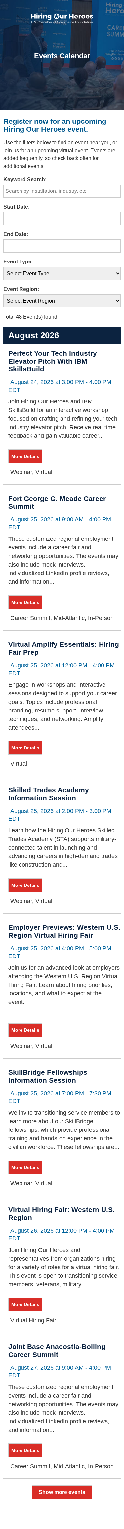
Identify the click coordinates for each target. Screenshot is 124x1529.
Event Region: (21, 289)
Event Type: (18, 261)
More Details (25, 456)
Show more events (62, 1492)
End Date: (15, 234)
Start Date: (16, 207)
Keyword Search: (25, 179)
